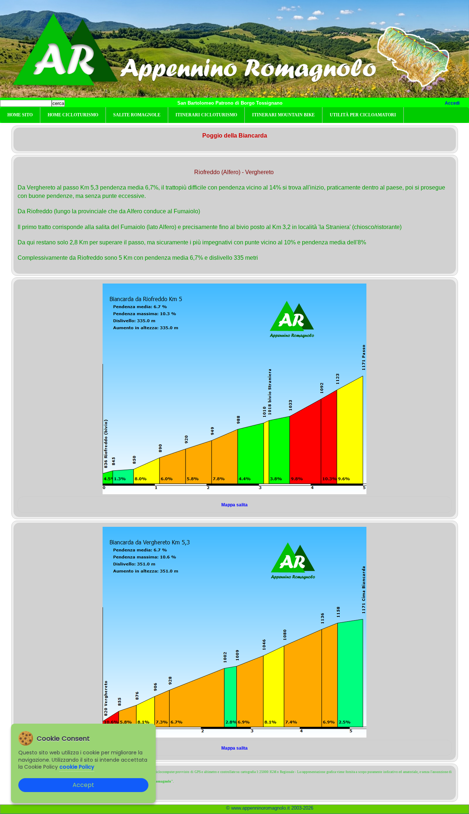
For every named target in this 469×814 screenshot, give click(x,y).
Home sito (20, 114)
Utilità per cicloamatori (363, 114)
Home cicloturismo (73, 114)
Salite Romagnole (136, 114)
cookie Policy (76, 766)
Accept (83, 785)
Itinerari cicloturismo (206, 114)
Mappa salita (234, 504)
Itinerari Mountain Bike (283, 114)
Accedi (452, 103)
